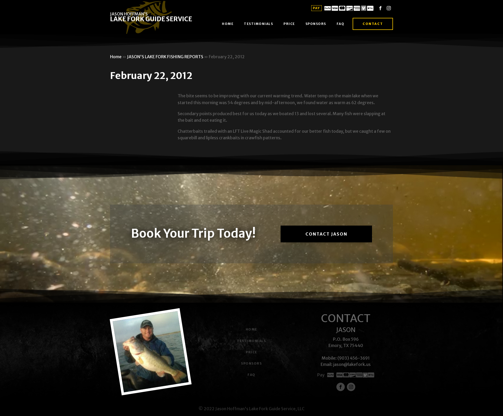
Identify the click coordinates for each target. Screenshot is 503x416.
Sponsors (315, 24)
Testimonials (258, 24)
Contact (373, 24)
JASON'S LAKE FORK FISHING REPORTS (165, 56)
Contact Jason (326, 234)
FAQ (341, 24)
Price (289, 24)
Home (227, 24)
